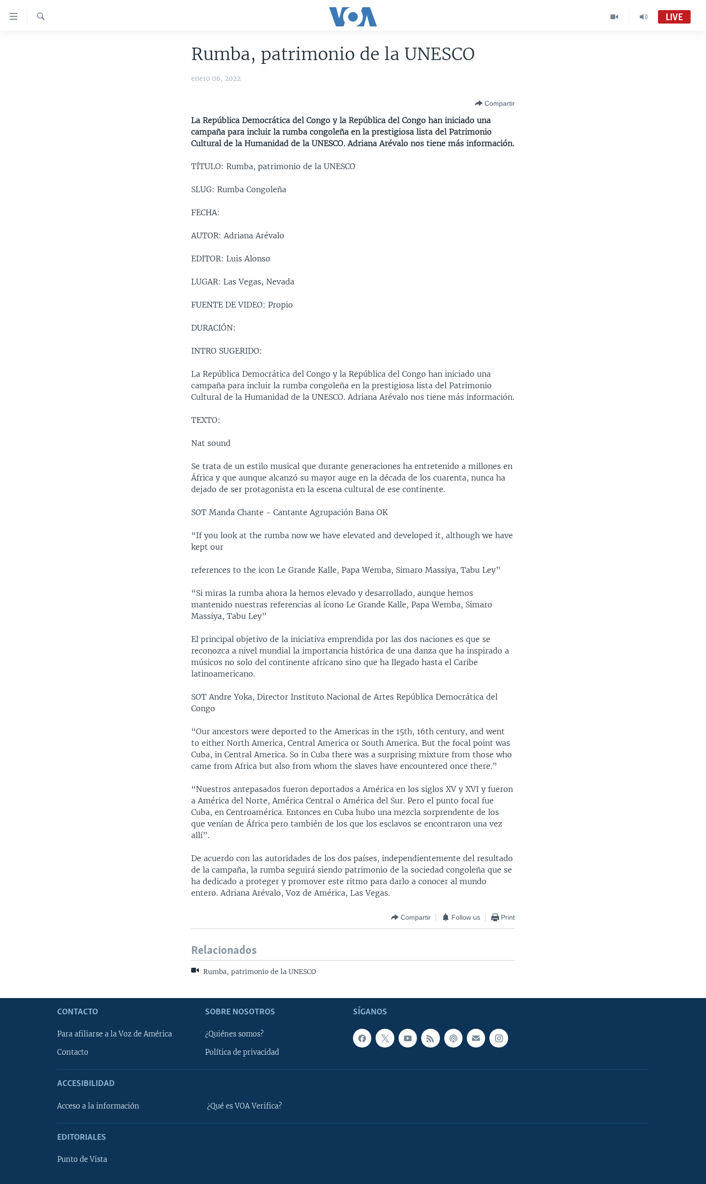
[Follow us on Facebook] (362, 1038)
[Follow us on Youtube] (408, 1038)
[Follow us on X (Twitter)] (385, 1038)
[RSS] (430, 1038)
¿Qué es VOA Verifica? (244, 1106)
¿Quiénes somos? (234, 1034)
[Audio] (643, 17)
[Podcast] (453, 1038)
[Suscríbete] (476, 1038)
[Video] (614, 17)
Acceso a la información (98, 1106)
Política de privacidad (242, 1052)
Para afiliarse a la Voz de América (114, 1034)
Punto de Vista (82, 1159)
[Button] (495, 103)
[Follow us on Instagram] (498, 1038)
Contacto (72, 1052)
